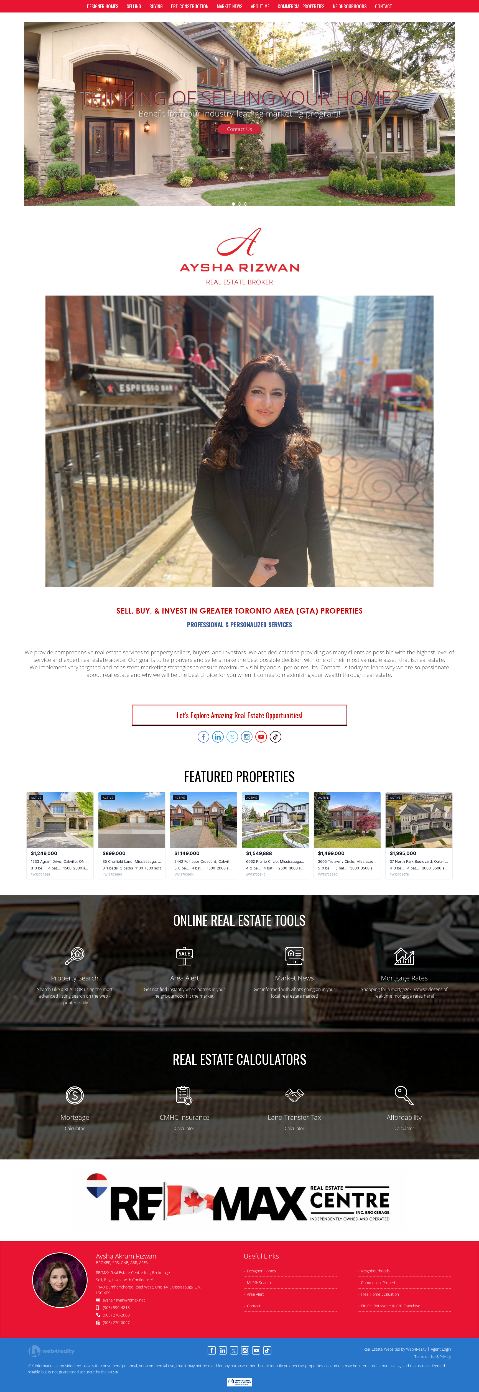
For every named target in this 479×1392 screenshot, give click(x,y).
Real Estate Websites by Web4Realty (394, 1349)
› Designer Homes (260, 1271)
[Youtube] (256, 1350)
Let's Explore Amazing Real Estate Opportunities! (239, 715)
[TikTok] (267, 1350)
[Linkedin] (223, 1350)
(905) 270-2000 (116, 1315)
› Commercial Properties (379, 1282)
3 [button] (245, 204)
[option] (239, 114)
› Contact (252, 1305)
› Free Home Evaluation (378, 1294)
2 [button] (239, 204)
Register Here (239, 150)
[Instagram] (245, 1350)
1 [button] (233, 204)
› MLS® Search (257, 1282)
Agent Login (441, 1349)
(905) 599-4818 (116, 1307)
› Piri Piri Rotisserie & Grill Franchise (389, 1305)
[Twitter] (234, 1350)
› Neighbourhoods (374, 1271)
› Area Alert (254, 1294)
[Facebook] (212, 1350)
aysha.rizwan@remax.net (124, 1300)
